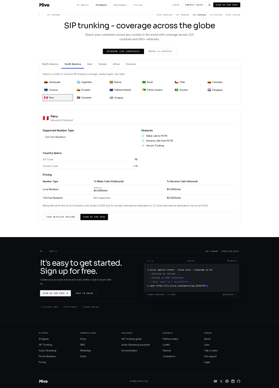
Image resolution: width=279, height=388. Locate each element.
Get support (210, 356)
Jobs (206, 344)
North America (50, 64)
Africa (116, 64)
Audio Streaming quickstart (135, 344)
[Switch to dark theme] (209, 4)
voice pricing (233, 15)
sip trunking (182, 15)
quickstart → (229, 294)
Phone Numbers (47, 356)
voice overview (164, 15)
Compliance (169, 356)
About (207, 338)
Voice (83, 338)
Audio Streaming (47, 350)
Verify (83, 356)
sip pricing (216, 15)
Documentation (129, 350)
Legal (207, 362)
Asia (89, 64)
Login (175, 5)
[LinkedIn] (232, 381)
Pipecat (167, 350)
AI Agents (44, 338)
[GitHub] (238, 381)
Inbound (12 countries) (160, 51)
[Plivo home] (44, 5)
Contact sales (194, 5)
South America (73, 64)
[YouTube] (215, 381)
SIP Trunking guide (131, 338)
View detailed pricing (60, 217)
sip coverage (199, 15)
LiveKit (166, 344)
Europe (103, 64)
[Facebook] (227, 381)
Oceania (131, 64)
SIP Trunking (45, 344)
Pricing (42, 362)
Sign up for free (227, 5)
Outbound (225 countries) (123, 51)
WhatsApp (85, 350)
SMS (82, 344)
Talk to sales (84, 293)
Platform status (170, 338)
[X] (221, 381)
